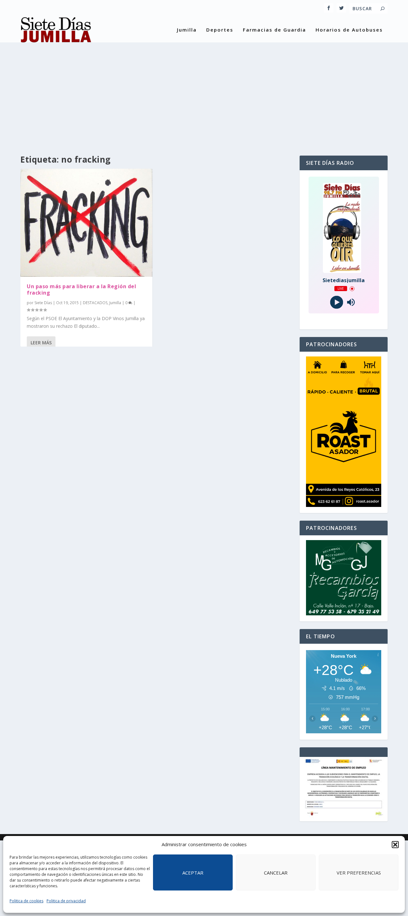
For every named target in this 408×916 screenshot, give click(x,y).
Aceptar (192, 872)
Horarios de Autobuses (349, 30)
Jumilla (187, 30)
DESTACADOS (95, 302)
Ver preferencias (359, 872)
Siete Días (43, 302)
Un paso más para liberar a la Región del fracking (81, 290)
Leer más (41, 343)
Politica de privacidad (66, 901)
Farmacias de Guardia (274, 30)
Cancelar (276, 872)
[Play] (336, 302)
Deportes (219, 30)
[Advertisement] (204, 95)
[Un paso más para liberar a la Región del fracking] (86, 223)
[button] (395, 844)
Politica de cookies (26, 901)
